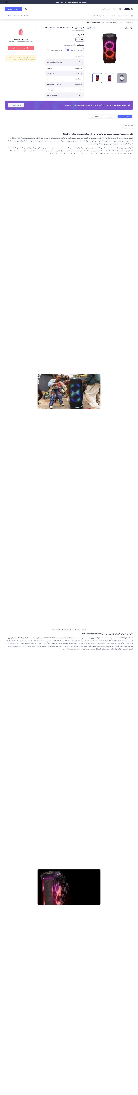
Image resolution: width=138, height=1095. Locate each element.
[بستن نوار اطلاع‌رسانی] (6, 2)
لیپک (131, 22)
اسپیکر (127, 22)
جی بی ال (120, 22)
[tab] (125, 116)
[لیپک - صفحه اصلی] (128, 9)
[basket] (26, 9)
